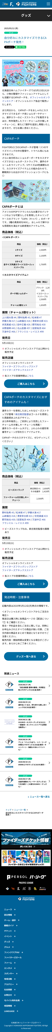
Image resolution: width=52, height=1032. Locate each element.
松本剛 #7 (37, 317)
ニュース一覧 (20, 809)
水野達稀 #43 (8, 328)
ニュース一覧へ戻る (40, 796)
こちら (30, 375)
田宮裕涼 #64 (38, 328)
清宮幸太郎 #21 (40, 320)
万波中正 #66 (8, 331)
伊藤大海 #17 (8, 320)
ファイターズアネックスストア (17, 369)
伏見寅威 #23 (8, 324)
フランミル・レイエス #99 (30, 331)
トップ (8, 809)
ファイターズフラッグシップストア (20, 366)
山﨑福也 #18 (23, 320)
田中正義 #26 (23, 324)
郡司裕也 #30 (38, 324)
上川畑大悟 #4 (9, 317)
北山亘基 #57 (23, 328)
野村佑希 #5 (24, 317)
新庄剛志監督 (22, 414)
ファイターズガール (13, 957)
